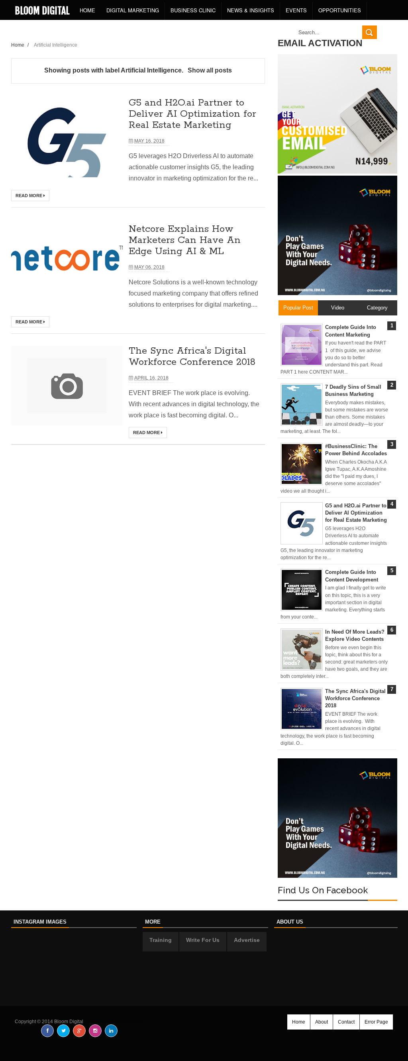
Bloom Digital (42, 11)
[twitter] (63, 1030)
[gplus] (79, 1030)
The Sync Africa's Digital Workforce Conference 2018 (192, 356)
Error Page (376, 1022)
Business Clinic (193, 10)
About (321, 1022)
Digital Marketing (132, 10)
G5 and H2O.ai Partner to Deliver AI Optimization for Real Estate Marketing (192, 114)
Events (296, 10)
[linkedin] (111, 1030)
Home (87, 10)
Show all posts (209, 70)
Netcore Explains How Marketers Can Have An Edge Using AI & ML (185, 240)
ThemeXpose (129, 1021)
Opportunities (339, 10)
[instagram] (95, 1030)
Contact (346, 1022)
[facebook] (47, 1030)
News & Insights (250, 10)
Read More (29, 195)
